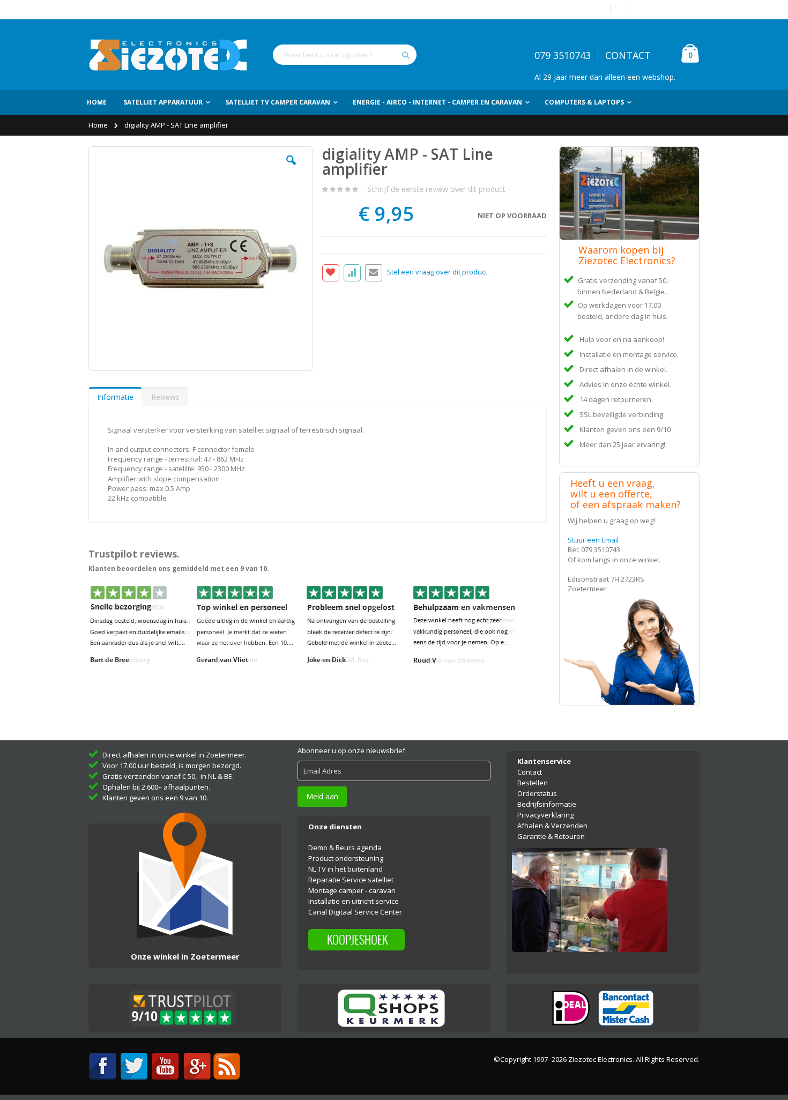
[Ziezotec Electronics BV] (168, 54)
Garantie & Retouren (551, 836)
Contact (529, 772)
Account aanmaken (668, 9)
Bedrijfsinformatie (546, 804)
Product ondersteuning (345, 858)
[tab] (115, 396)
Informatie (115, 397)
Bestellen (532, 782)
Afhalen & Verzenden (552, 825)
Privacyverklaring (545, 815)
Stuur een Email (593, 540)
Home (98, 125)
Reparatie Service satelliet (350, 880)
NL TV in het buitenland (345, 869)
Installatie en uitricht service (353, 901)
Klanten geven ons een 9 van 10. (155, 797)
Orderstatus (537, 793)
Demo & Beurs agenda (345, 847)
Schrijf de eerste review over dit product (436, 189)
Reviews (165, 397)
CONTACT (628, 55)
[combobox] (344, 54)
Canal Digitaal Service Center (355, 912)
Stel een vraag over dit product (437, 272)
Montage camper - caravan (352, 890)
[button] (291, 168)
